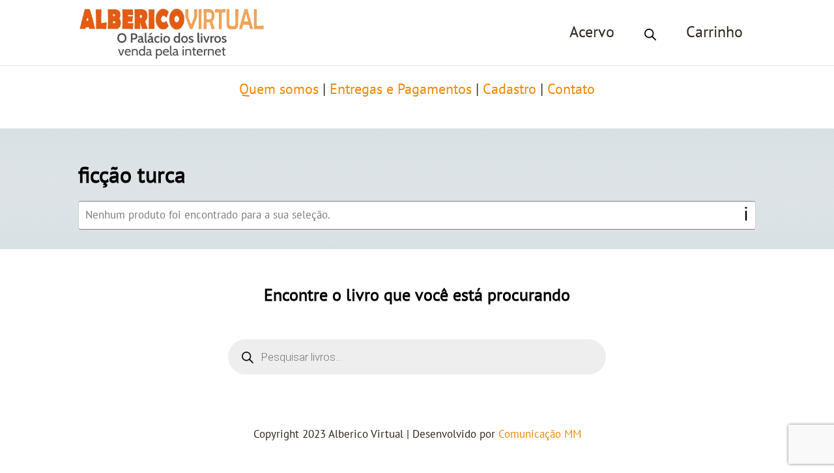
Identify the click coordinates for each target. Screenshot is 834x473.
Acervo (591, 32)
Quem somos (279, 89)
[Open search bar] (650, 32)
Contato (571, 89)
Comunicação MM (539, 434)
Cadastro (509, 89)
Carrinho (714, 32)
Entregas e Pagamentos (401, 89)
